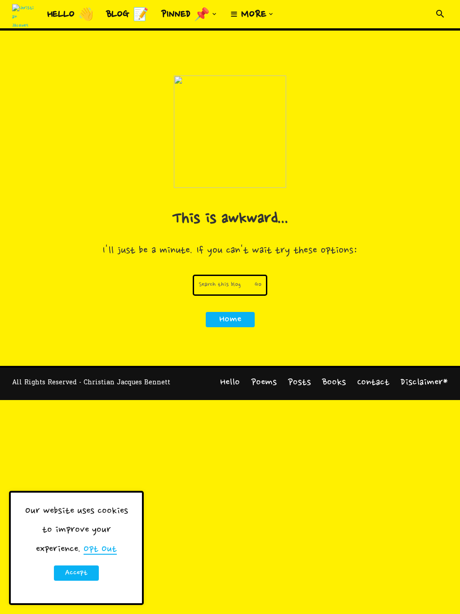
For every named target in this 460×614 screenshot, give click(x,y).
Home (230, 319)
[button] (440, 14)
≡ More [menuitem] (248, 15)
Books (334, 382)
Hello (230, 382)
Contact (373, 382)
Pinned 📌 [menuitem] (185, 15)
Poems (264, 382)
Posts (299, 382)
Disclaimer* (424, 382)
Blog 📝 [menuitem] (127, 15)
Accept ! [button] (76, 574)
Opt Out (100, 549)
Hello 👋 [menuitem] (70, 15)
